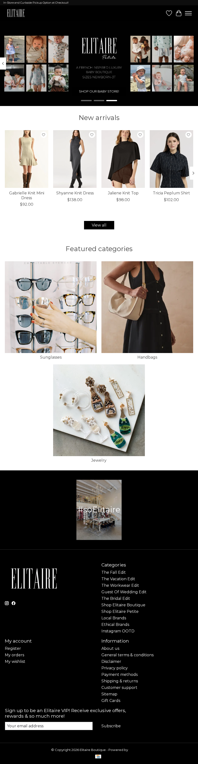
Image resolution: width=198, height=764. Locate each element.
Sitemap (109, 694)
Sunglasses (51, 357)
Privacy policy (114, 668)
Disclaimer (111, 661)
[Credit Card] (98, 757)
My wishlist (15, 661)
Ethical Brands (115, 624)
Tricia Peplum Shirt (171, 193)
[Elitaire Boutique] (16, 13)
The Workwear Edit (120, 585)
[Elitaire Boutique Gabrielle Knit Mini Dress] (26, 159)
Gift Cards (110, 700)
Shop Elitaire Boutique (123, 605)
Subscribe (111, 726)
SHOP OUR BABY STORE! (99, 91)
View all (99, 225)
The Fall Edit (113, 572)
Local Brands (113, 618)
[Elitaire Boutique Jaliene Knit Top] (123, 159)
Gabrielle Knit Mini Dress (26, 195)
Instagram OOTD (117, 631)
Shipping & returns (119, 681)
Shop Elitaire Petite (120, 611)
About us (110, 648)
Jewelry (98, 460)
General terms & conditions (127, 655)
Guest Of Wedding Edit (124, 592)
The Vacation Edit (118, 579)
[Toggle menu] (188, 13)
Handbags (147, 357)
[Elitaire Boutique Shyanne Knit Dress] (75, 159)
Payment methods (119, 674)
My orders (14, 655)
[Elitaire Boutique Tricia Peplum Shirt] (171, 159)
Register (13, 648)
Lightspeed (138, 750)
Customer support (119, 687)
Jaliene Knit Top (123, 193)
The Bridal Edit (115, 598)
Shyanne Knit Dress (75, 193)
